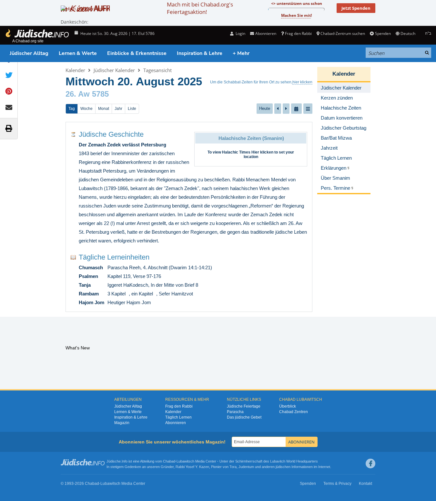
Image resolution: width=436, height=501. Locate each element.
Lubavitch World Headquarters (294, 461)
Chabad (169, 461)
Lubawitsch (185, 461)
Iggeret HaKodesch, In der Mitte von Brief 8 (152, 285)
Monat (103, 108)
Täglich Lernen (178, 417)
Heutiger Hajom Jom (129, 302)
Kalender (75, 70)
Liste (132, 108)
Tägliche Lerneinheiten (114, 257)
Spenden (382, 33)
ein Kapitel (142, 293)
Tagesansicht (157, 70)
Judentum (246, 467)
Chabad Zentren (293, 412)
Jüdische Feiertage (243, 406)
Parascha (235, 412)
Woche (86, 108)
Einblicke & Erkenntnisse (137, 53)
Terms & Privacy (337, 483)
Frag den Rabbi (298, 33)
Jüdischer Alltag (29, 53)
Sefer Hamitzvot (176, 293)
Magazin (121, 423)
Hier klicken (262, 152)
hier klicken (302, 82)
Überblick (287, 406)
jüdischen (283, 467)
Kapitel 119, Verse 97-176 (134, 276)
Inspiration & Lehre (199, 53)
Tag (71, 108)
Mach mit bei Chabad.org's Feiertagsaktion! (200, 8)
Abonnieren (175, 423)
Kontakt (365, 483)
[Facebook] (370, 463)
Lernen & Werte (78, 53)
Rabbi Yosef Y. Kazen (192, 467)
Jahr (118, 108)
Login (240, 33)
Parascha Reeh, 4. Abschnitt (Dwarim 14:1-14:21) (159, 267)
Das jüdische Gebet (244, 417)
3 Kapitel (116, 293)
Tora (233, 467)
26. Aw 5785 (87, 94)
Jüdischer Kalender (114, 70)
